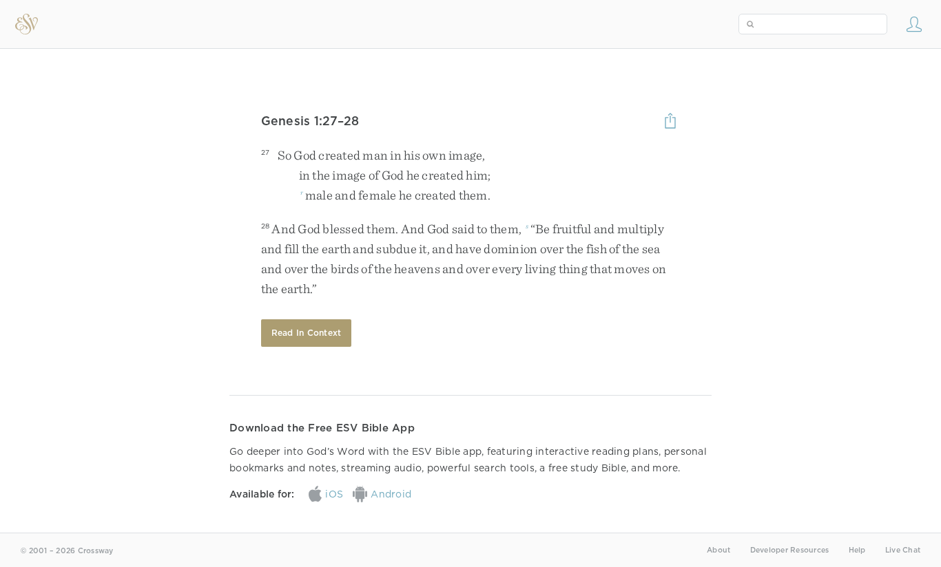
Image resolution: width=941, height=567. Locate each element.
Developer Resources (789, 550)
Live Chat (902, 550)
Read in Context (306, 333)
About (718, 550)
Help (857, 550)
